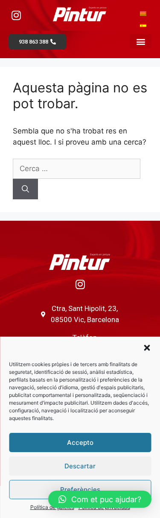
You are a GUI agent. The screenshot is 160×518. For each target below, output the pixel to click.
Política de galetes (52, 507)
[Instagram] (16, 15)
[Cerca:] (76, 168)
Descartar (80, 466)
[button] (147, 347)
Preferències (80, 489)
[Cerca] (25, 189)
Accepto (80, 442)
